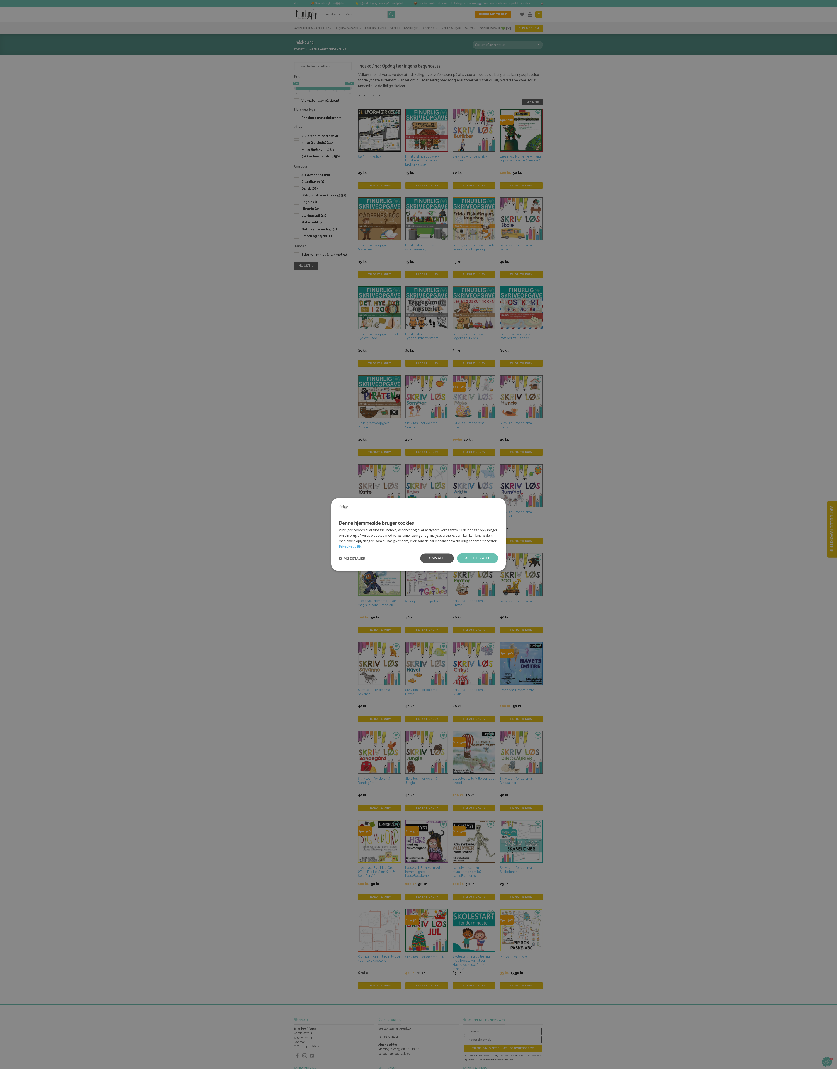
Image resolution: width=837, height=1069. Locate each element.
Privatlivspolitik (350, 546)
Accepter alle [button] (477, 558)
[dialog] (418, 534)
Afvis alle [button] (437, 558)
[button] (352, 558)
